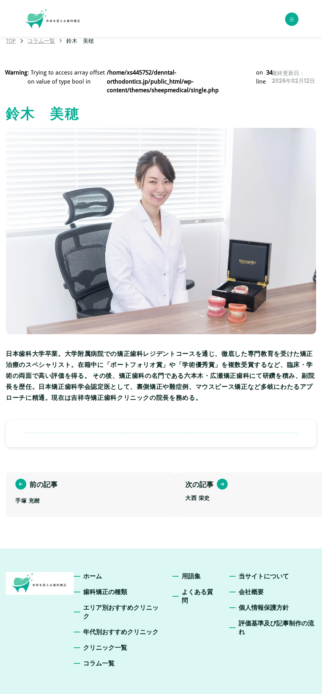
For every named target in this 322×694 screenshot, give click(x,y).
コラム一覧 (41, 41)
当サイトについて (264, 576)
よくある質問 (197, 596)
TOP (11, 41)
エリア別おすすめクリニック (121, 612)
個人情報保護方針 (264, 607)
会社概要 (251, 592)
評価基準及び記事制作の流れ (276, 627)
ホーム (92, 576)
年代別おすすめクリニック (121, 632)
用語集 (191, 576)
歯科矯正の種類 (105, 592)
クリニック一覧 (105, 647)
